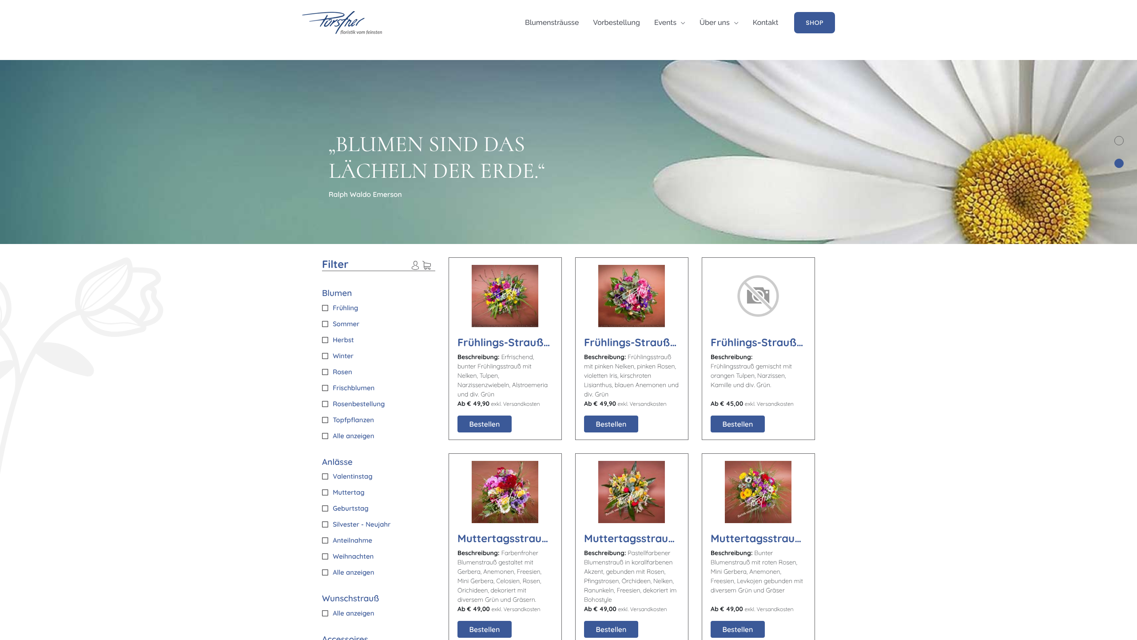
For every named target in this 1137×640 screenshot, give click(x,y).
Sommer (346, 324)
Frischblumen (353, 388)
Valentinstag (353, 476)
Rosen (342, 372)
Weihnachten (353, 556)
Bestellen (484, 424)
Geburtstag (351, 508)
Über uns (715, 22)
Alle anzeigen (353, 436)
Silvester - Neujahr (361, 524)
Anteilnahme (352, 540)
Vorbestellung (616, 22)
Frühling (345, 308)
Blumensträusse (552, 22)
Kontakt (766, 22)
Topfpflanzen (353, 420)
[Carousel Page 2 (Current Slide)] (1119, 163)
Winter (343, 356)
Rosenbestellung (359, 404)
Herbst (343, 340)
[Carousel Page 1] (1119, 140)
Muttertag (348, 492)
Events (665, 22)
